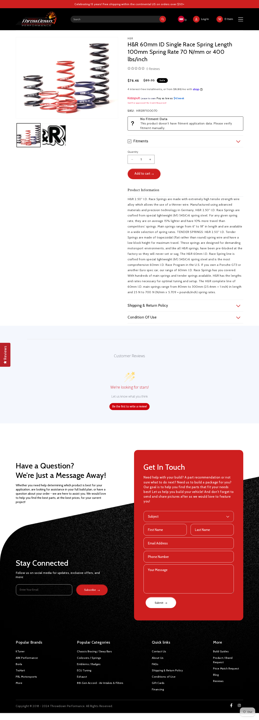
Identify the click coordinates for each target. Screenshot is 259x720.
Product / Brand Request (223, 660)
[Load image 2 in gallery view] (54, 135)
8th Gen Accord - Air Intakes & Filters (100, 683)
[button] (182, 19)
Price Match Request (226, 668)
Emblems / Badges (89, 664)
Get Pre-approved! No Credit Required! (147, 103)
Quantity (133, 151)
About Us (158, 657)
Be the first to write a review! (129, 406)
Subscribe (90, 590)
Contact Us (159, 651)
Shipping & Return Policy (167, 670)
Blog (216, 674)
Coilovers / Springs (89, 657)
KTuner (20, 651)
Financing (158, 689)
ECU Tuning (84, 670)
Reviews (218, 681)
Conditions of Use (163, 676)
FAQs (155, 664)
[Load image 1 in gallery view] (28, 135)
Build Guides (221, 651)
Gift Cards (158, 683)
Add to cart (142, 174)
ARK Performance (27, 657)
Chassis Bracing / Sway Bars (94, 651)
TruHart (20, 670)
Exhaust (82, 676)
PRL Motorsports (26, 676)
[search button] (162, 19)
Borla (19, 664)
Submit (159, 603)
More (19, 683)
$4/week (179, 98)
